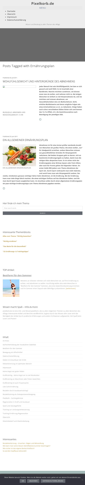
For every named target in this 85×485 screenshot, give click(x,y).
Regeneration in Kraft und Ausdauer (16, 402)
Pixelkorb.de (42, 3)
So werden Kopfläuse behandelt (14, 451)
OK (23, 481)
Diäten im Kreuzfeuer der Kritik (14, 360)
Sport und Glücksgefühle (12, 406)
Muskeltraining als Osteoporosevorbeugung (19, 394)
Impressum (12, 17)
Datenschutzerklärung (16, 20)
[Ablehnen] (82, 480)
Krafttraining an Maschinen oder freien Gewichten (21, 379)
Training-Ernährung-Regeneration (15, 413)
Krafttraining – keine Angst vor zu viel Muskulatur (21, 375)
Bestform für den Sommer (12, 348)
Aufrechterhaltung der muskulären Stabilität (19, 345)
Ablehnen (33, 481)
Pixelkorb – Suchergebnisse (13, 398)
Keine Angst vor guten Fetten (13, 371)
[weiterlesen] (71, 288)
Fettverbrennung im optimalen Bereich (17, 364)
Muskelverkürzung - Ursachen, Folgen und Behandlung (23, 443)
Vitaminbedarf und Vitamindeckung (16, 421)
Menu (42, 7)
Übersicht (11, 14)
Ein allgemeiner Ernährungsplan (25, 140)
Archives (6, 341)
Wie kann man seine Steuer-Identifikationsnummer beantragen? (26, 446)
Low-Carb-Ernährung (10, 387)
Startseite (11, 11)
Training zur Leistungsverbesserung (16, 410)
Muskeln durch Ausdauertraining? (15, 390)
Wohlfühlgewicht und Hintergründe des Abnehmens (39, 81)
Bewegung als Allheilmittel (12, 352)
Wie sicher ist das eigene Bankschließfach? (19, 448)
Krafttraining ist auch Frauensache (16, 383)
